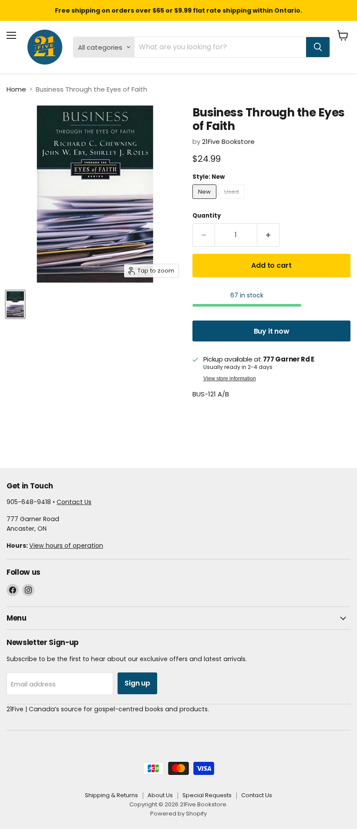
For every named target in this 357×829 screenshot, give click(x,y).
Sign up (137, 683)
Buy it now (271, 331)
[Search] (318, 47)
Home (16, 89)
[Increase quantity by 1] (268, 235)
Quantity (206, 215)
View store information (229, 378)
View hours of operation (66, 545)
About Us (160, 795)
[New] (205, 200)
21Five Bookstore (228, 141)
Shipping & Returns (111, 795)
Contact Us (74, 502)
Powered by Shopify (178, 813)
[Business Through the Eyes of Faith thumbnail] (15, 304)
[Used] (233, 200)
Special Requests (207, 795)
